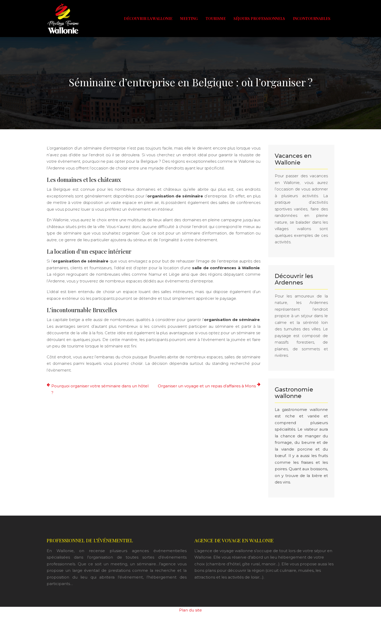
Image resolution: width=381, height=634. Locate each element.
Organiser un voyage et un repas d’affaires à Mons (207, 385)
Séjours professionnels (259, 18)
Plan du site (190, 610)
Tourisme (216, 18)
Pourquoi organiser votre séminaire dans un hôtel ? (100, 389)
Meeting (189, 18)
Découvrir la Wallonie (148, 18)
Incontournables (311, 18)
